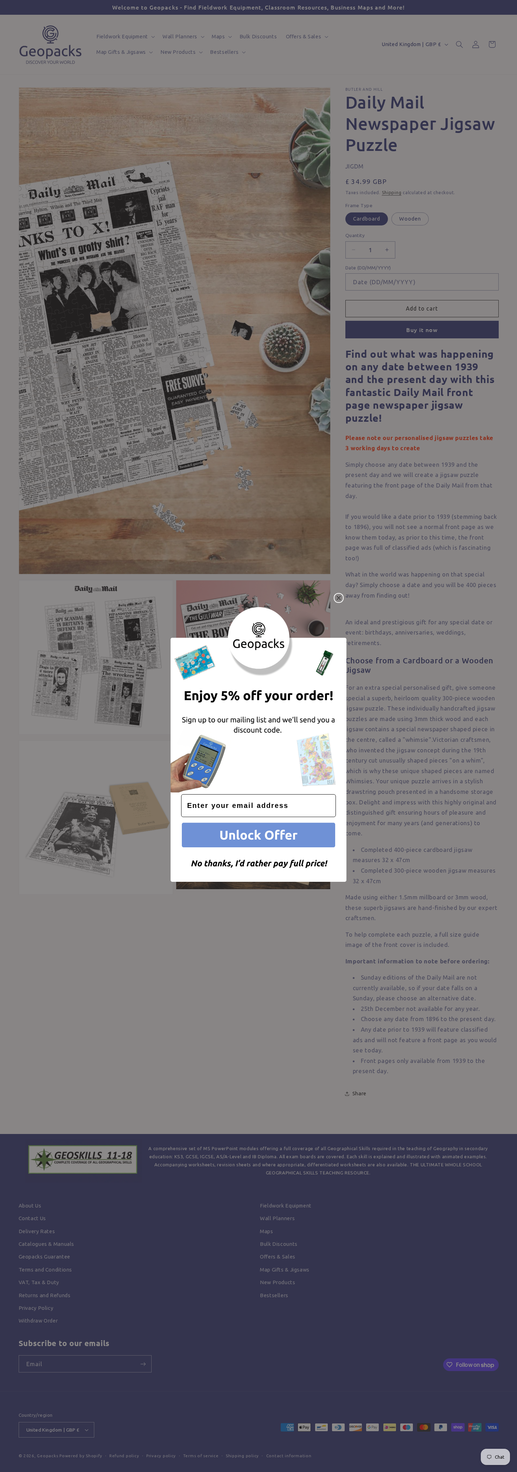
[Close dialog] (338, 598)
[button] (258, 836)
